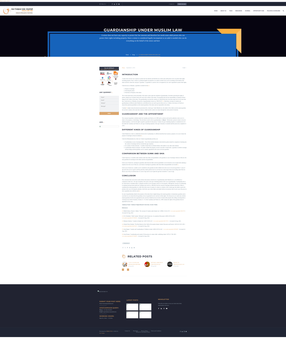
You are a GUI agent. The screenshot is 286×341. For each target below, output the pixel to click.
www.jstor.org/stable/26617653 (160, 221)
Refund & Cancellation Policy (143, 332)
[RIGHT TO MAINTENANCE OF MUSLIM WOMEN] (170, 264)
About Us (223, 10)
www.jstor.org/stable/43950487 (171, 229)
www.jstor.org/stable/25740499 (129, 236)
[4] (141, 135)
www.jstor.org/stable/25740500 (129, 218)
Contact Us (172, 4)
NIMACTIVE (109, 331)
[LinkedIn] (114, 4)
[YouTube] (119, 4)
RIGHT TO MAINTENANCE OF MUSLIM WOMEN (179, 264)
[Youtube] (166, 308)
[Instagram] (117, 4)
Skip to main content (5, 1)
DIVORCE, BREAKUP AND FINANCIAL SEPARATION (157, 264)
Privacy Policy (144, 330)
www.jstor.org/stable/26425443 (129, 226)
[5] (177, 164)
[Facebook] (112, 4)
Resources (238, 10)
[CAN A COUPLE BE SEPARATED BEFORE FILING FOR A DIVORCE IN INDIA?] (125, 264)
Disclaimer (135, 330)
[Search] (283, 10)
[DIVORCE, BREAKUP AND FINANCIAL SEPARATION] (148, 264)
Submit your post (182, 4)
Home (215, 10)
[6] (139, 191)
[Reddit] (134, 247)
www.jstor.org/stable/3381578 (177, 211)
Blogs (123, 67)
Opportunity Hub (258, 10)
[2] (163, 101)
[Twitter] (125, 247)
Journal (247, 10)
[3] (126, 108)
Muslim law (126, 243)
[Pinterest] (127, 247)
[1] (148, 85)
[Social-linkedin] (161, 308)
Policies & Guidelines (273, 10)
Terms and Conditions (156, 330)
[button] (123, 270)
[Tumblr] (129, 247)
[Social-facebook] (158, 308)
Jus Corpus (102, 333)
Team (230, 10)
